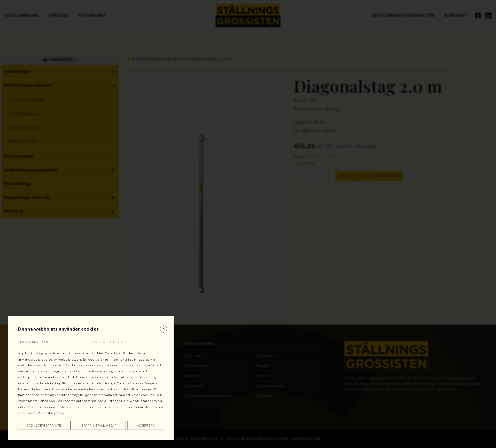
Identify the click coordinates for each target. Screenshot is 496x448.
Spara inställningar (99, 425)
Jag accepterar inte (44, 425)
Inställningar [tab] (109, 342)
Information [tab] (33, 342)
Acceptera (146, 425)
